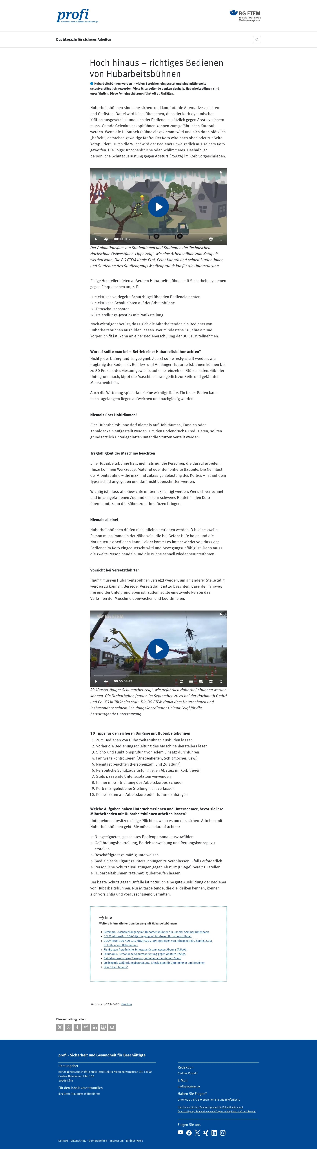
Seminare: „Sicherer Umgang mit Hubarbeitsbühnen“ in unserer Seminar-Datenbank (156, 932)
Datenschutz (78, 1140)
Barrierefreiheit (98, 1140)
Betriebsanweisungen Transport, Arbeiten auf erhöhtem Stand (142, 958)
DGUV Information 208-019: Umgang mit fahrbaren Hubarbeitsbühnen (148, 936)
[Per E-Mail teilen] (112, 1027)
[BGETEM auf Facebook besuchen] (189, 1132)
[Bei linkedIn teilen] (94, 1027)
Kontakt (63, 1140)
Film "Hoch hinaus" (116, 967)
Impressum (117, 1140)
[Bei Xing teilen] (86, 1027)
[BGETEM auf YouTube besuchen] (180, 1132)
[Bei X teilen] (59, 1027)
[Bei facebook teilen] (77, 1027)
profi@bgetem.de (189, 1086)
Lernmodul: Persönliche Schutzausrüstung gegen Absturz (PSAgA (144, 954)
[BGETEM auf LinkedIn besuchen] (214, 1132)
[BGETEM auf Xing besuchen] (206, 1133)
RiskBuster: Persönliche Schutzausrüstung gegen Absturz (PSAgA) (145, 949)
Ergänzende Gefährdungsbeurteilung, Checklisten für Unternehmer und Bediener (154, 963)
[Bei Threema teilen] (103, 1027)
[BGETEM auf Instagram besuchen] (222, 1132)
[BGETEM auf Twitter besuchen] (197, 1132)
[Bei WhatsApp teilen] (68, 1027)
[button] (257, 39)
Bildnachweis (134, 1140)
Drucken (126, 1004)
